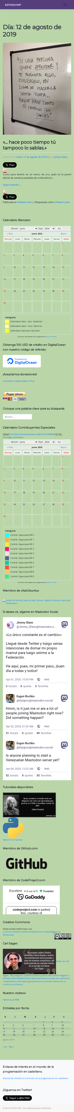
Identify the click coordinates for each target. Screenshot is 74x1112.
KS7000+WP (13, 4)
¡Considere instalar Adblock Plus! (19, 381)
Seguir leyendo (12, 184)
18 (4, 1031)
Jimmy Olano (61, 157)
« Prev (10, 233)
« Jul (5, 1046)
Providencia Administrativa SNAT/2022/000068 (32, 434)
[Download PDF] (5, 170)
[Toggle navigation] (65, 4)
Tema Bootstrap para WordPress (37, 1108)
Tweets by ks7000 (11, 999)
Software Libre (25, 202)
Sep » (11, 1046)
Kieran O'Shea (51, 337)
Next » (64, 233)
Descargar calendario (13, 437)
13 (23, 1028)
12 (14, 1028)
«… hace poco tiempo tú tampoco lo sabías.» (29, 145)
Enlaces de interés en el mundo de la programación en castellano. (36, 1078)
